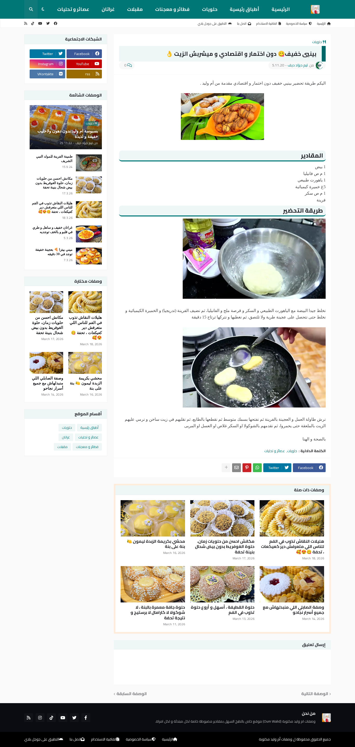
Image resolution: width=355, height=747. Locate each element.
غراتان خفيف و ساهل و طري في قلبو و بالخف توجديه (52, 230)
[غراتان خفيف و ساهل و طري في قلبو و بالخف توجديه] (89, 234)
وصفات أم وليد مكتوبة (275, 739)
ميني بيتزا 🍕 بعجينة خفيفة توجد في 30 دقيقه (54, 252)
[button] (43, 9)
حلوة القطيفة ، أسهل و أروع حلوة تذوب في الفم (222, 610)
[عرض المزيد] (226, 467)
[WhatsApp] (257, 467)
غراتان (108, 9)
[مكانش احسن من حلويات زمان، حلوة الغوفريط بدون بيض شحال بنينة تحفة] (222, 518)
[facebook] (55, 23)
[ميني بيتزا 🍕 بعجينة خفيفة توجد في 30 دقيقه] (89, 256)
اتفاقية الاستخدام (266, 23)
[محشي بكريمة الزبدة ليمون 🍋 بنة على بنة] (153, 518)
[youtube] (40, 23)
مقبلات (135, 9)
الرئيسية (281, 9)
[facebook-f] (85, 717)
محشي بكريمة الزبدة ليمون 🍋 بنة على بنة (156, 544)
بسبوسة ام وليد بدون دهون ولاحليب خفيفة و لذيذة (67, 134)
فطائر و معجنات (172, 9)
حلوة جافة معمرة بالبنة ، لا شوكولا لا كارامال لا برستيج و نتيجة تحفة (157, 613)
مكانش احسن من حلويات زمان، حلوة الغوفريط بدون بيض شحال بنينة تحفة (224, 547)
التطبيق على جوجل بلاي (212, 23)
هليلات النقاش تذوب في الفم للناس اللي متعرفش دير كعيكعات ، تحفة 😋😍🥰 (292, 547)
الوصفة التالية (314, 694)
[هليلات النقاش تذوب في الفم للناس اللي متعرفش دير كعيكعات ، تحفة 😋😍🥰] (292, 518)
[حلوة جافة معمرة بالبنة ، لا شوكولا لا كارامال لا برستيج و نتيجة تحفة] (153, 584)
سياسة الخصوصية (296, 23)
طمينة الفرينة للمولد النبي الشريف (54, 158)
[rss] (25, 23)
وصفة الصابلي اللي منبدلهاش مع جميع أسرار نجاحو (293, 610)
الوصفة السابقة (131, 694)
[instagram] (40, 717)
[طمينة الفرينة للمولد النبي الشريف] (89, 162)
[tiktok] (32, 23)
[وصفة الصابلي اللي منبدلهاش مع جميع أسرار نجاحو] (292, 584)
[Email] (236, 467)
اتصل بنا (241, 23)
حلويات (209, 9)
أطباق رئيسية (244, 9)
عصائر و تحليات (73, 9)
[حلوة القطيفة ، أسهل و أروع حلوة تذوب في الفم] (222, 584)
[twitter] (48, 23)
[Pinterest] (246, 467)
